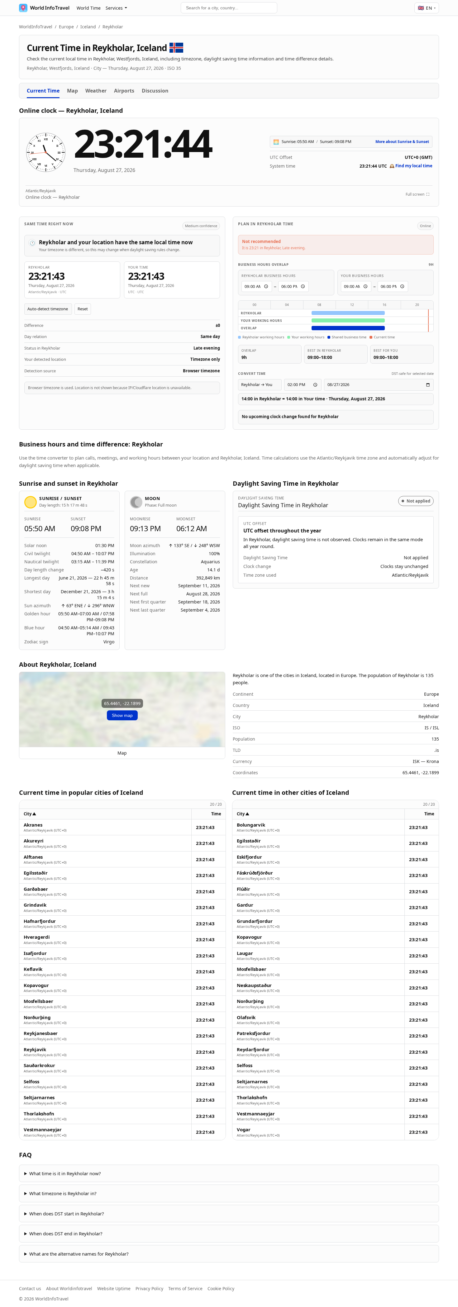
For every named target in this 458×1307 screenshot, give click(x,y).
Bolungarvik (251, 825)
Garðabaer (36, 889)
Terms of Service (185, 1288)
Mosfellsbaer (38, 1001)
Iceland (88, 27)
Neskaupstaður (254, 985)
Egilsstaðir (36, 873)
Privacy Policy (149, 1288)
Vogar (243, 1130)
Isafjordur (35, 953)
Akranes (33, 825)
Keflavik (33, 969)
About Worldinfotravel (69, 1288)
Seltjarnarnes (39, 1097)
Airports (124, 90)
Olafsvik (246, 1017)
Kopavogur (36, 985)
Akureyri (34, 841)
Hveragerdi (37, 937)
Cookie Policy (221, 1288)
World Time (89, 8)
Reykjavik (35, 1049)
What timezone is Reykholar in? (63, 1193)
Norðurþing (37, 1017)
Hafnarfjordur (40, 921)
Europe (66, 27)
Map (72, 90)
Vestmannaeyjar (43, 1130)
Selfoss (31, 1082)
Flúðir (243, 889)
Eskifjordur (249, 857)
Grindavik (35, 905)
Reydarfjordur (253, 1049)
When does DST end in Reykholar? (66, 1233)
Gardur (245, 905)
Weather (96, 90)
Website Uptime (114, 1288)
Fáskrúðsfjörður (255, 873)
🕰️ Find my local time (410, 166)
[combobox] (229, 7)
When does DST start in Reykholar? (66, 1213)
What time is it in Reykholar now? (65, 1173)
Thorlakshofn (39, 1114)
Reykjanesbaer (41, 1033)
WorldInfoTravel (35, 27)
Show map (122, 715)
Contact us (30, 1288)
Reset (83, 309)
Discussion (155, 90)
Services (114, 8)
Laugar (245, 953)
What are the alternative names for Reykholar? (79, 1254)
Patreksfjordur (253, 1033)
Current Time (43, 90)
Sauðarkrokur (39, 1065)
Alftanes (33, 857)
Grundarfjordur (255, 921)
